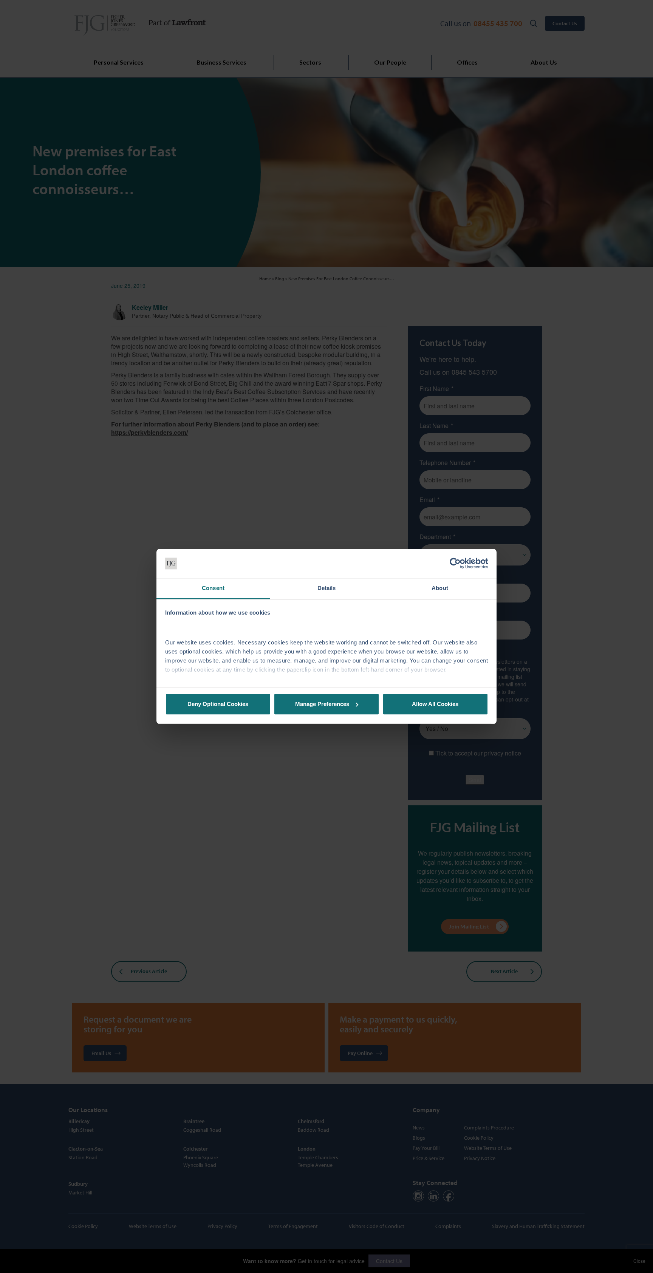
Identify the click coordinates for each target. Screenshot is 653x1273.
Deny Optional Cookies (217, 704)
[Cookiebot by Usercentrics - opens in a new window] (455, 563)
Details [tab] (326, 588)
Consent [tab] (213, 588)
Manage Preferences (322, 704)
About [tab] (440, 588)
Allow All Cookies (435, 704)
